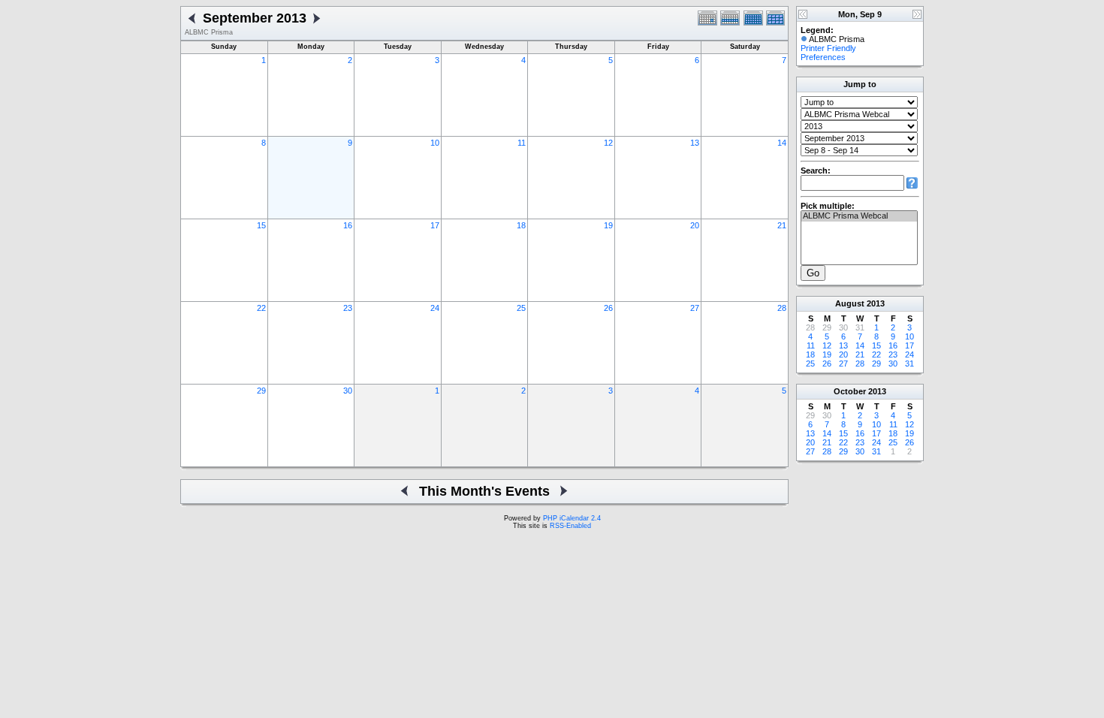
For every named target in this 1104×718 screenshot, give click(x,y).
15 (261, 225)
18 (521, 225)
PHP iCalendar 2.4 (572, 518)
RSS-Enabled (570, 525)
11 (521, 142)
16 (347, 225)
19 (608, 225)
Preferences (823, 57)
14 (781, 142)
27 (694, 307)
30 (347, 390)
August (849, 303)
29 (261, 390)
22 (261, 307)
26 (608, 307)
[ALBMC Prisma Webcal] (859, 216)
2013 (876, 303)
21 (781, 225)
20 (694, 225)
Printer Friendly (828, 48)
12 (608, 142)
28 (781, 307)
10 (434, 142)
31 (909, 363)
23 (347, 307)
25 (521, 307)
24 (434, 307)
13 (694, 142)
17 (434, 225)
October (850, 391)
